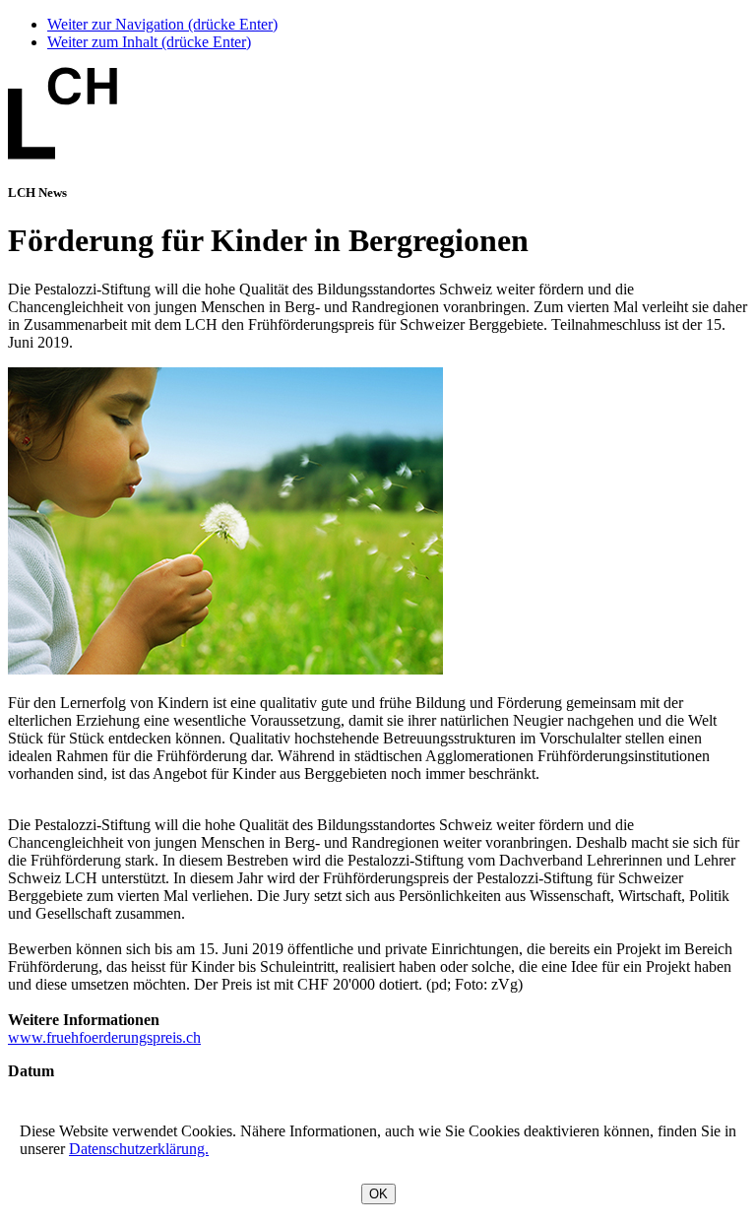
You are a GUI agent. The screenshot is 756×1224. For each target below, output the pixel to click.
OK (378, 1194)
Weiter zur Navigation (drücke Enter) (162, 24)
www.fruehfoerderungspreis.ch (104, 1037)
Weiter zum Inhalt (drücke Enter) (149, 41)
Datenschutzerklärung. (139, 1148)
